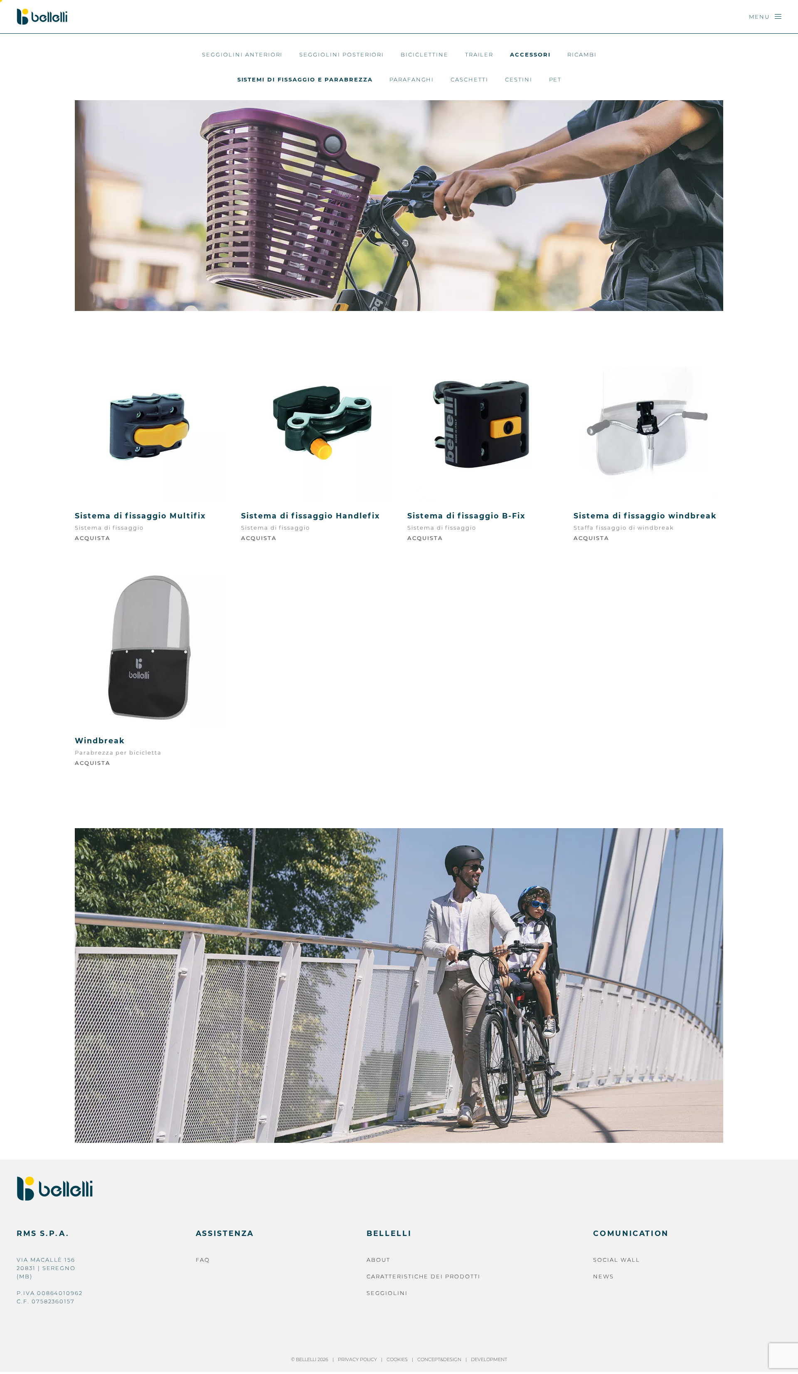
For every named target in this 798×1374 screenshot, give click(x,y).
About (378, 1259)
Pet (555, 79)
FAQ (203, 1259)
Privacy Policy (357, 1359)
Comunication (631, 1233)
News (603, 1276)
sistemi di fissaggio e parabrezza (305, 79)
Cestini (518, 79)
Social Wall (616, 1259)
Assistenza (225, 1233)
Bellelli (389, 1233)
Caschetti (469, 79)
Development (489, 1359)
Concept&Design (439, 1359)
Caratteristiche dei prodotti (423, 1276)
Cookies (397, 1359)
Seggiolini (387, 1293)
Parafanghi (411, 79)
